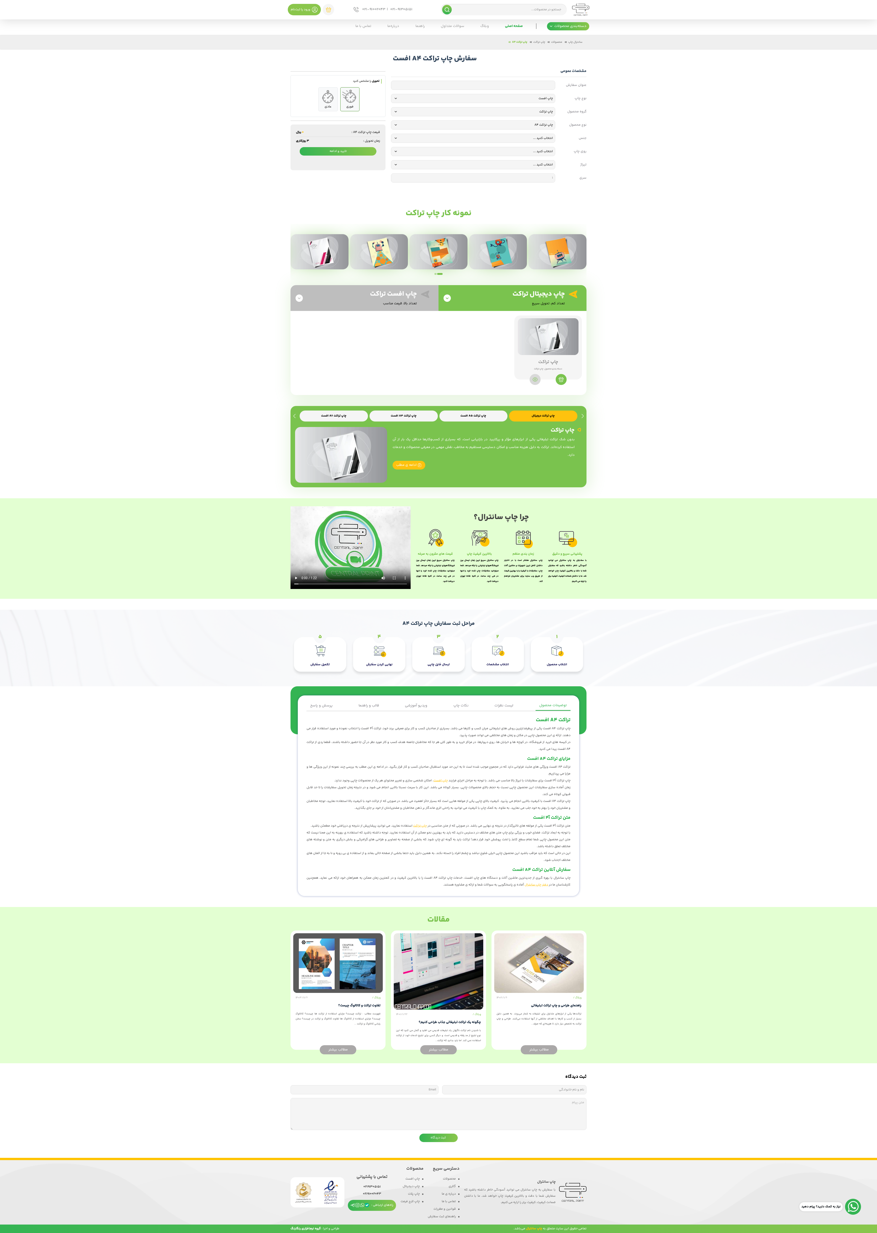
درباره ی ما (449, 1194)
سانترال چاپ (575, 42)
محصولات (556, 42)
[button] (568, 26)
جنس (582, 138)
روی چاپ (580, 151)
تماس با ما (363, 26)
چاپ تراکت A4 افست (404, 416)
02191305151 (372, 1187)
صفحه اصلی (514, 26)
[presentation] (582, 416)
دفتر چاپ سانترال (536, 884)
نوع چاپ (580, 98)
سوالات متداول (452, 26)
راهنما (420, 26)
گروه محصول (576, 111)
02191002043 (372, 1194)
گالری (452, 1186)
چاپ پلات (414, 1194)
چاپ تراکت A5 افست (473, 416)
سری (582, 177)
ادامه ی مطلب (406, 465)
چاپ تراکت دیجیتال (543, 416)
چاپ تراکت (539, 42)
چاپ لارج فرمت (410, 1201)
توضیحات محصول (553, 705)
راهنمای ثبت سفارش (442, 1216)
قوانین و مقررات (444, 1209)
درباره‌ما (393, 26)
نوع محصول (577, 124)
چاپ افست (440, 780)
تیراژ (583, 164)
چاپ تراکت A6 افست (333, 416)
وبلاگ (484, 26)
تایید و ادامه (338, 151)
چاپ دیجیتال (411, 1186)
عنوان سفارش (576, 85)
